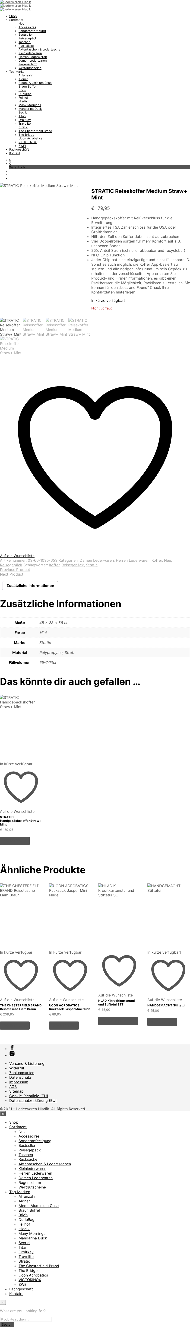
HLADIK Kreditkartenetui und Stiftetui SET (116, 1002)
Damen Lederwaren (33, 60)
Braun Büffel (27, 86)
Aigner (23, 79)
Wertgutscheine (30, 68)
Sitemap (16, 1091)
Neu (22, 23)
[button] (10, 160)
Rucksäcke (26, 45)
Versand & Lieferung (26, 1063)
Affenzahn (26, 75)
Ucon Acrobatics (30, 138)
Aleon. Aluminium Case (35, 83)
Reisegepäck (28, 38)
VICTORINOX (28, 142)
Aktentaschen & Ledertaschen (40, 49)
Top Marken (17, 71)
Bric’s (22, 90)
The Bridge (26, 134)
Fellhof (23, 97)
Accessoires (27, 27)
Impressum (18, 1082)
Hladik (23, 101)
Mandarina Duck (30, 108)
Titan (22, 116)
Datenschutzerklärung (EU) (33, 1100)
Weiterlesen (15, 840)
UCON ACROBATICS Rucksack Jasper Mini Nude (69, 1007)
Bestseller (26, 34)
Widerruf (16, 1068)
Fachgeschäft (19, 149)
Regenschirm (28, 64)
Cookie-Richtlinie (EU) (28, 1096)
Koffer (157, 560)
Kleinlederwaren (30, 53)
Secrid (23, 112)
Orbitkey (25, 120)
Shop (13, 16)
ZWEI (22, 146)
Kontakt (14, 153)
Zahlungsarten (21, 1072)
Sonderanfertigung (32, 31)
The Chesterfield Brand (35, 131)
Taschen (25, 42)
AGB (13, 1086)
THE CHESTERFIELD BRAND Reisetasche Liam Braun (20, 1007)
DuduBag (25, 94)
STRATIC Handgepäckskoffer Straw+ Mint (20, 820)
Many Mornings (30, 105)
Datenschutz (20, 1077)
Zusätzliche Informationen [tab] (30, 585)
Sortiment (16, 20)
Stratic (23, 127)
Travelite (25, 123)
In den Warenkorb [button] (118, 1021)
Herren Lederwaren (33, 57)
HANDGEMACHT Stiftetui (166, 1005)
